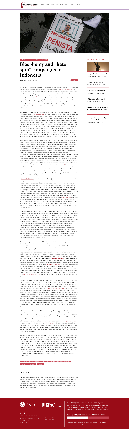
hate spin (35, 96)
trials (40, 364)
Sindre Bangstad (92, 76)
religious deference (70, 321)
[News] (21, 413)
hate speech (35, 361)
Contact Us (49, 419)
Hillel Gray (91, 93)
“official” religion (49, 323)
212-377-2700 (23, 422)
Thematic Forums (49, 4)
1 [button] (64, 164)
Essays (42, 4)
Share (74, 80)
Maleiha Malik (91, 112)
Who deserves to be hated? (96, 90)
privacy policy (82, 424)
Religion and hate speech (95, 82)
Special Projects (69, 4)
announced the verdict (53, 264)
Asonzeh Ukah (91, 101)
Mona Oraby (91, 122)
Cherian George (66, 197)
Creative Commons (52, 415)
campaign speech (39, 114)
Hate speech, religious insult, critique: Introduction (96, 119)
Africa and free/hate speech (96, 99)
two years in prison (66, 90)
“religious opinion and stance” (56, 288)
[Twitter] (24, 413)
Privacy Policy (50, 413)
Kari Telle (24, 80)
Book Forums (59, 4)
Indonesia (46, 361)
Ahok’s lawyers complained (31, 274)
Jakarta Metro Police (58, 258)
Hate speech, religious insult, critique (34, 59)
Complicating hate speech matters (98, 74)
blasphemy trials (31, 104)
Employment (49, 417)
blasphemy (25, 361)
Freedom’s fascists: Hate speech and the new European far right (97, 108)
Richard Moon (91, 84)
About (78, 4)
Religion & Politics (28, 364)
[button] (74, 5)
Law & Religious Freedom (61, 361)
